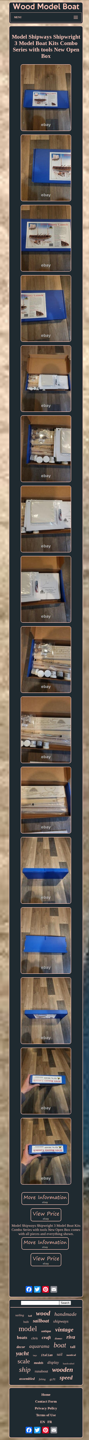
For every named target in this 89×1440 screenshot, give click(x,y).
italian (47, 1355)
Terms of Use (46, 1415)
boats (22, 1337)
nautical (71, 1355)
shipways (61, 1321)
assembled (27, 1379)
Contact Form (46, 1401)
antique (46, 1331)
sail (59, 1354)
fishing (42, 1379)
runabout (41, 1371)
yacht (22, 1353)
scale (24, 1361)
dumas (58, 1338)
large (35, 1355)
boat (60, 1345)
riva (70, 1337)
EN (42, 1422)
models (38, 1363)
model (28, 1329)
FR (49, 1422)
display (53, 1362)
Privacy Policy (46, 1408)
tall (72, 1347)
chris (34, 1338)
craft (46, 1337)
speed (66, 1377)
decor (21, 1347)
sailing (19, 1315)
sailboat (41, 1320)
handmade (65, 1314)
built (26, 1321)
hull (30, 1316)
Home (46, 1395)
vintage (64, 1329)
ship (25, 1369)
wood (43, 1313)
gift (52, 1379)
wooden (62, 1369)
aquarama (39, 1346)
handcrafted (68, 1363)
